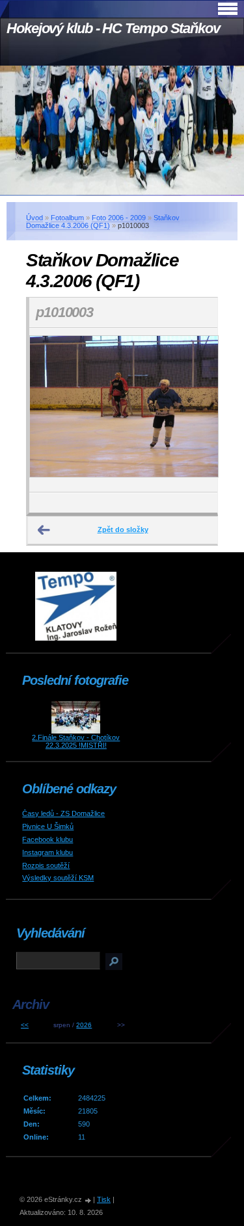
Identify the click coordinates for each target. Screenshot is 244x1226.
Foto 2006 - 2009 (119, 218)
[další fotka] (196, 410)
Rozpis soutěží (46, 865)
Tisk (104, 1199)
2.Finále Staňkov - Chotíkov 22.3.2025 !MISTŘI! (76, 741)
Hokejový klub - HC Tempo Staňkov (113, 28)
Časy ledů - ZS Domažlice (63, 813)
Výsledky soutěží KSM (58, 878)
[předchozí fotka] (50, 410)
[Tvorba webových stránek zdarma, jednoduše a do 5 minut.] (88, 1200)
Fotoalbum (67, 218)
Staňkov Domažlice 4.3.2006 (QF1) (103, 221)
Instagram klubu (47, 852)
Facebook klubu (47, 839)
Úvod (34, 218)
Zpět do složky (123, 529)
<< (25, 1024)
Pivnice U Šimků (48, 826)
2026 (84, 1024)
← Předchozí (44, 530)
